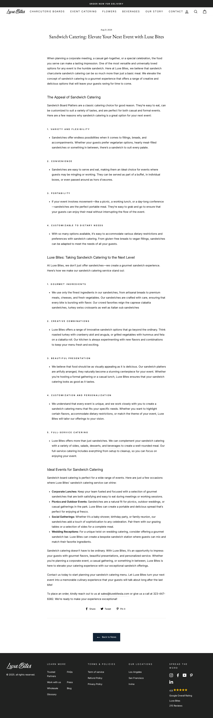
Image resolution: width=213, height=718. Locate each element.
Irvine (131, 684)
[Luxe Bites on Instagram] (171, 675)
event (63, 201)
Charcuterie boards (47, 11)
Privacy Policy (95, 684)
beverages (113, 445)
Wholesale (52, 688)
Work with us (54, 682)
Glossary (51, 694)
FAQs (70, 672)
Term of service (96, 672)
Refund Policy (95, 678)
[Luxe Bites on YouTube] (184, 675)
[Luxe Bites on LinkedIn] (171, 681)
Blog (69, 688)
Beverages (131, 11)
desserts (95, 445)
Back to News (108, 637)
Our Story (154, 11)
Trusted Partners (51, 674)
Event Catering (83, 11)
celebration (143, 58)
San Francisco (136, 678)
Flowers (109, 11)
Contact (176, 11)
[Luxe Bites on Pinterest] (191, 675)
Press (70, 682)
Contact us (54, 574)
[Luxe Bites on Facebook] (178, 675)
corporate (75, 58)
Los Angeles (135, 672)
